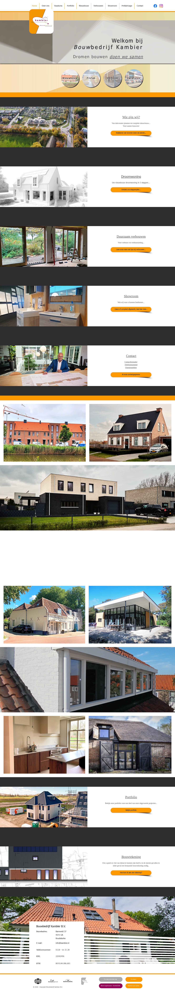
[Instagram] (161, 6)
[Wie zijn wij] (47, 67)
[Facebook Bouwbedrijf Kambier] (155, 6)
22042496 (60, 956)
